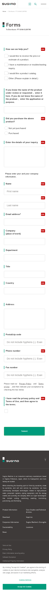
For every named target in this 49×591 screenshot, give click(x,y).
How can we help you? (24, 49)
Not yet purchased (17, 128)
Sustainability (8, 527)
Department (11, 250)
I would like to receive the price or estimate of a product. (24, 58)
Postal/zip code (13, 334)
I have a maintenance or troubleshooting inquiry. (27, 66)
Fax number (12, 367)
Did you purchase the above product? (24, 120)
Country (24, 283)
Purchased (14, 133)
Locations (29, 527)
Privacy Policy (25, 384)
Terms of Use (7, 545)
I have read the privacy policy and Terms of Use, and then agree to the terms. (24, 401)
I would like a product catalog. (22, 73)
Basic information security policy (13, 553)
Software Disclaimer (9, 557)
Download (6, 517)
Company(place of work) (24, 232)
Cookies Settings (25, 580)
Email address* (24, 214)
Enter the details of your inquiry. (24, 142)
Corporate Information (11, 522)
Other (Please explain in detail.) (23, 78)
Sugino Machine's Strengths (36, 522)
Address (10, 304)
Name (24, 184)
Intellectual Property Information (13, 561)
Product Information (10, 510)
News (5, 532)
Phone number (24, 351)
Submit (24, 431)
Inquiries (29, 517)
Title (8, 266)
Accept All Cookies (24, 587)
